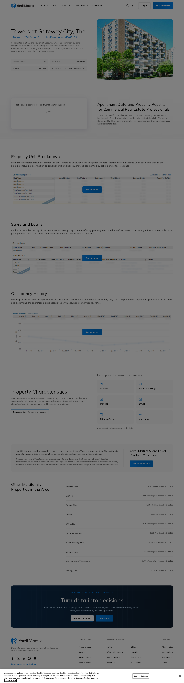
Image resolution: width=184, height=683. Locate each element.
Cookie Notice (10, 680)
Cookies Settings (141, 676)
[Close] (180, 676)
